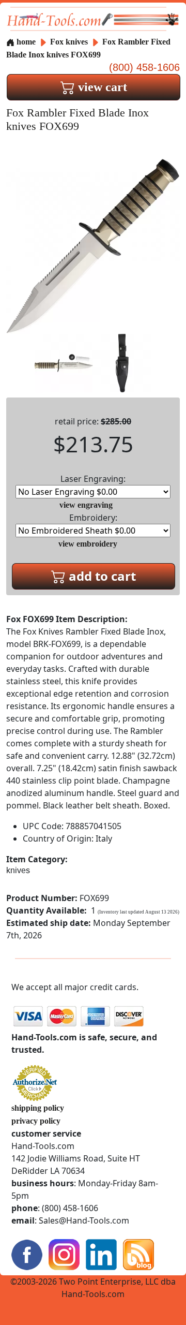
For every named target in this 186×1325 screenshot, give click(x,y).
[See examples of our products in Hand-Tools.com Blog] (138, 1253)
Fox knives (69, 41)
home (25, 41)
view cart (101, 87)
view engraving (86, 504)
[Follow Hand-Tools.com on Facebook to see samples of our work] (26, 1253)
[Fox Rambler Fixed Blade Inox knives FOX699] (93, 245)
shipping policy (37, 1107)
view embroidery (87, 543)
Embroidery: (93, 517)
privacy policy (35, 1120)
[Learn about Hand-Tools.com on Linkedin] (101, 1253)
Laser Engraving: (93, 478)
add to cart (101, 575)
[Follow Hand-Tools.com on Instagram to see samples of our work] (64, 1253)
